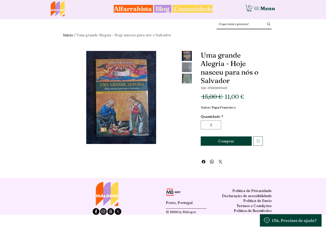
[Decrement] (204, 125)
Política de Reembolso (253, 210)
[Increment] (217, 125)
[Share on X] (220, 161)
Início (68, 35)
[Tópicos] (110, 211)
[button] (249, 8)
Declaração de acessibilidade (247, 196)
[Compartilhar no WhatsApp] (212, 161)
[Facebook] (96, 211)
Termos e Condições (254, 206)
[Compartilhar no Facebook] (203, 161)
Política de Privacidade (252, 190)
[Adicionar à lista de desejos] (258, 141)
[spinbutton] (211, 125)
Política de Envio (257, 200)
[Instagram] (103, 211)
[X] (118, 211)
